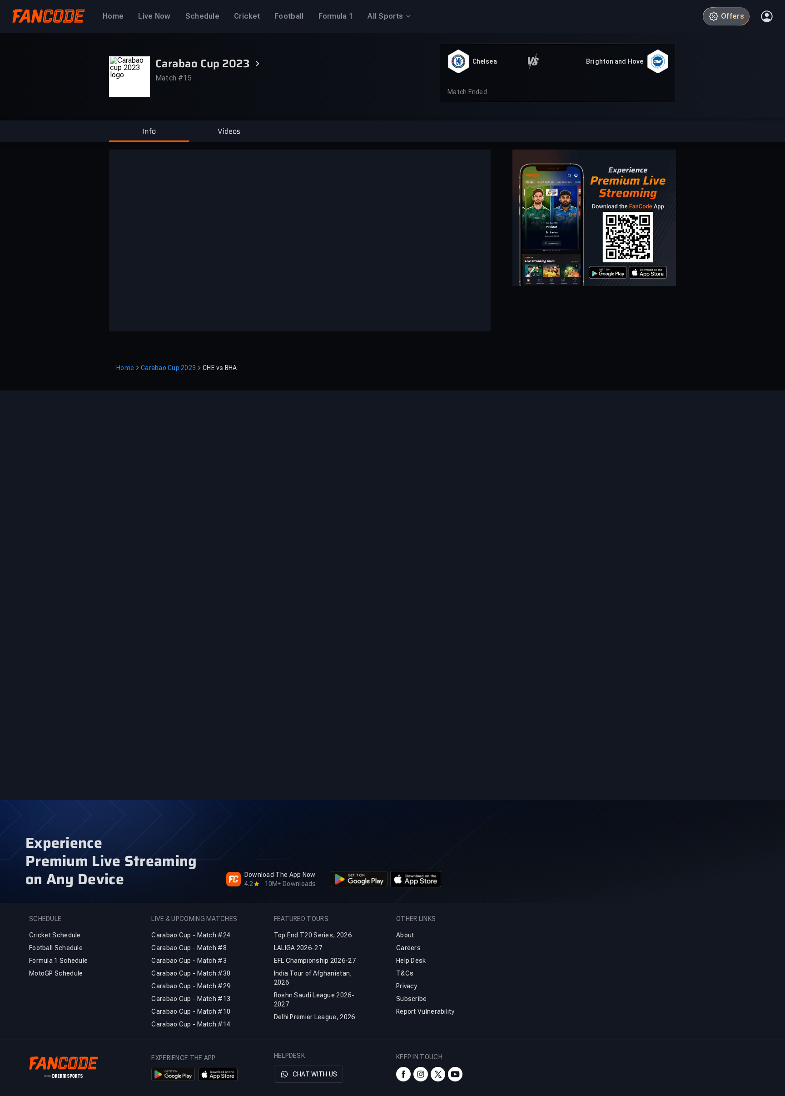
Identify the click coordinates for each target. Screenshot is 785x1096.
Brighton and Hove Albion (614, 62)
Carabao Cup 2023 (168, 367)
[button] (149, 131)
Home (125, 367)
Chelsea (484, 61)
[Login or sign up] (767, 16)
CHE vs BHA (220, 367)
